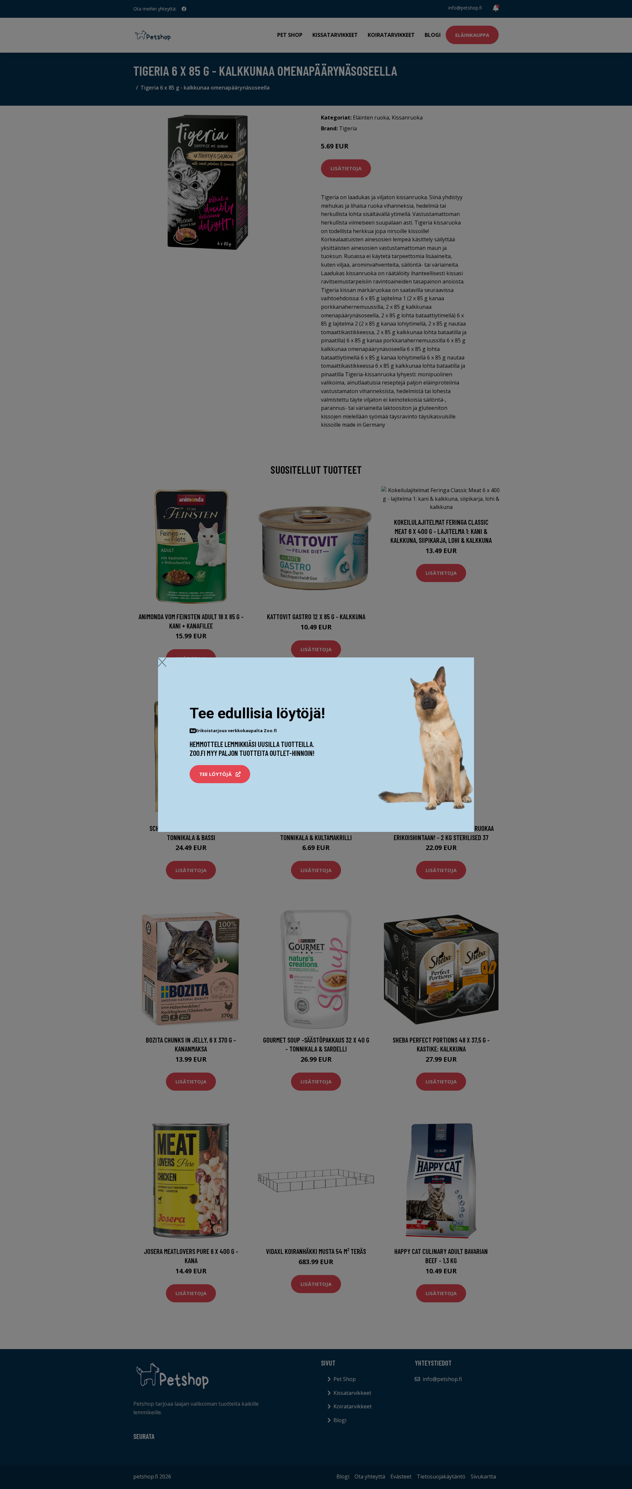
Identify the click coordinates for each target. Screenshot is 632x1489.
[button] (220, 774)
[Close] (162, 662)
